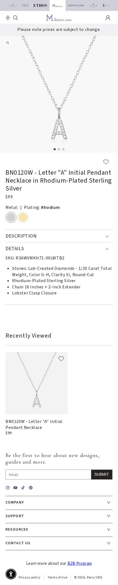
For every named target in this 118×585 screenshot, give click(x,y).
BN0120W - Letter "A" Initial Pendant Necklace (34, 425)
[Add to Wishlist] (59, 162)
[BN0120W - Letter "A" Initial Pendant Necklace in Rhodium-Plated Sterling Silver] (36, 383)
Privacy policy (30, 577)
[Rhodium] (10, 217)
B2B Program (80, 563)
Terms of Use (57, 577)
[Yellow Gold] (23, 217)
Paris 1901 (95, 577)
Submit (101, 474)
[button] (7, 17)
